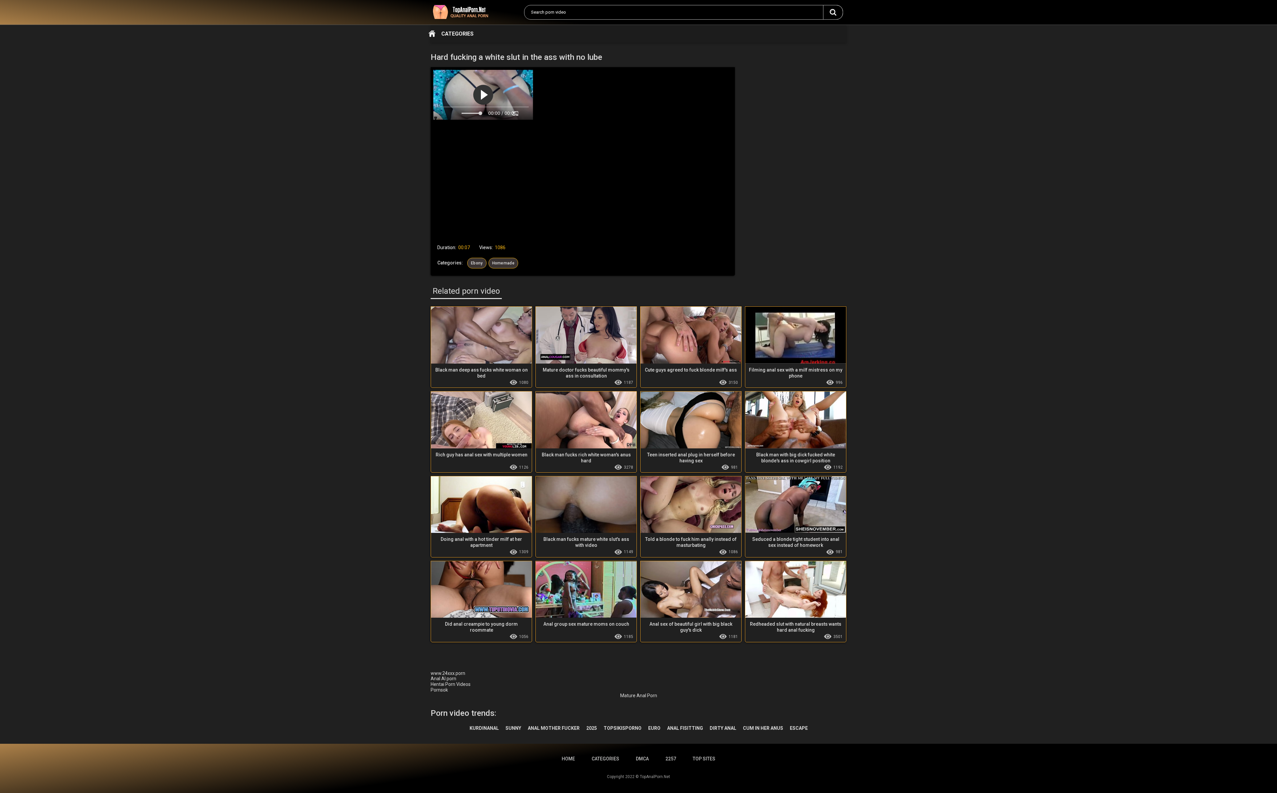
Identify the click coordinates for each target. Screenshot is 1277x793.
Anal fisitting (685, 728)
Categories (457, 34)
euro (654, 728)
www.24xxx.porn (448, 673)
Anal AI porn (443, 678)
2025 (591, 728)
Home (432, 33)
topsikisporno (622, 728)
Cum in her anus (763, 728)
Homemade (503, 263)
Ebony (477, 263)
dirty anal (723, 728)
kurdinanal (484, 728)
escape (799, 728)
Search (833, 12)
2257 (670, 758)
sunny (513, 728)
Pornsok (439, 690)
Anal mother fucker (554, 728)
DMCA (642, 758)
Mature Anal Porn (638, 695)
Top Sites (704, 758)
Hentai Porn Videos (451, 684)
